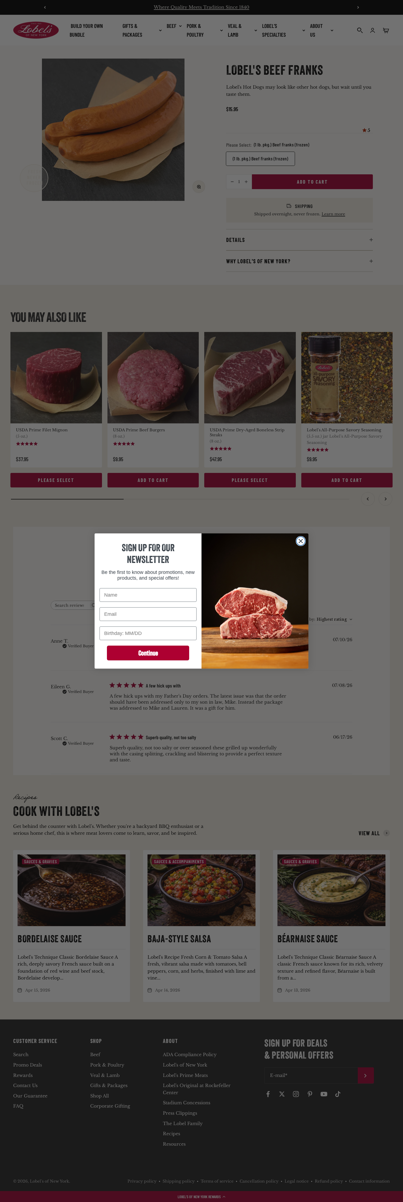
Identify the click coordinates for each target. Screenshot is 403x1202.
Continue (148, 653)
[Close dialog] (300, 541)
